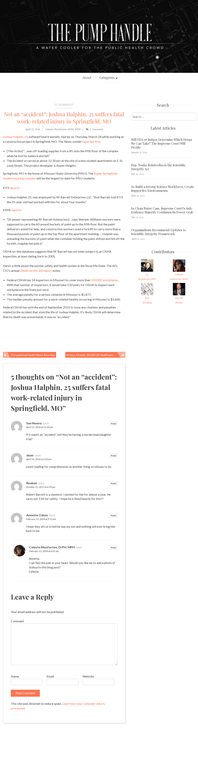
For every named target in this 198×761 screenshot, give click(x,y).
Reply (113, 423)
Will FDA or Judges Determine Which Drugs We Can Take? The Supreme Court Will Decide (161, 143)
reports (14, 187)
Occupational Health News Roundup (33, 355)
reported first (91, 141)
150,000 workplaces (104, 280)
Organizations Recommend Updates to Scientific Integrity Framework (158, 232)
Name (15, 676)
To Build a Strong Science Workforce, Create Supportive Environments (162, 189)
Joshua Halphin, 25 (15, 136)
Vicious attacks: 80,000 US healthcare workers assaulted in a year (96, 355)
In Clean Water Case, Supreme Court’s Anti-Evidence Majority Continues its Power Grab (162, 210)
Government (64, 104)
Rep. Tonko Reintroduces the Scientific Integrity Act (158, 167)
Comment (17, 621)
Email (50, 676)
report (36, 270)
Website (88, 676)
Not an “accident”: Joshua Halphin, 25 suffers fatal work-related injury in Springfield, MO (64, 117)
